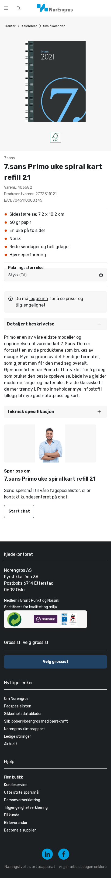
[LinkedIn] (47, 854)
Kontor (10, 26)
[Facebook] (63, 854)
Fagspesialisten (17, 706)
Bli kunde (11, 815)
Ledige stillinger (17, 736)
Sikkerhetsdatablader (23, 713)
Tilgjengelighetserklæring (26, 807)
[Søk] (90, 7)
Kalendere (29, 26)
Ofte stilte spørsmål (21, 792)
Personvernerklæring (22, 800)
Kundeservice (15, 785)
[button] (55, 324)
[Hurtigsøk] (18, 8)
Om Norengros (16, 698)
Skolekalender (54, 26)
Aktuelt (10, 744)
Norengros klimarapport (24, 729)
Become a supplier (20, 830)
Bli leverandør (15, 822)
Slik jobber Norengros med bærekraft (36, 721)
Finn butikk (13, 777)
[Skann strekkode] (104, 7)
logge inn (38, 298)
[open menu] (6, 8)
